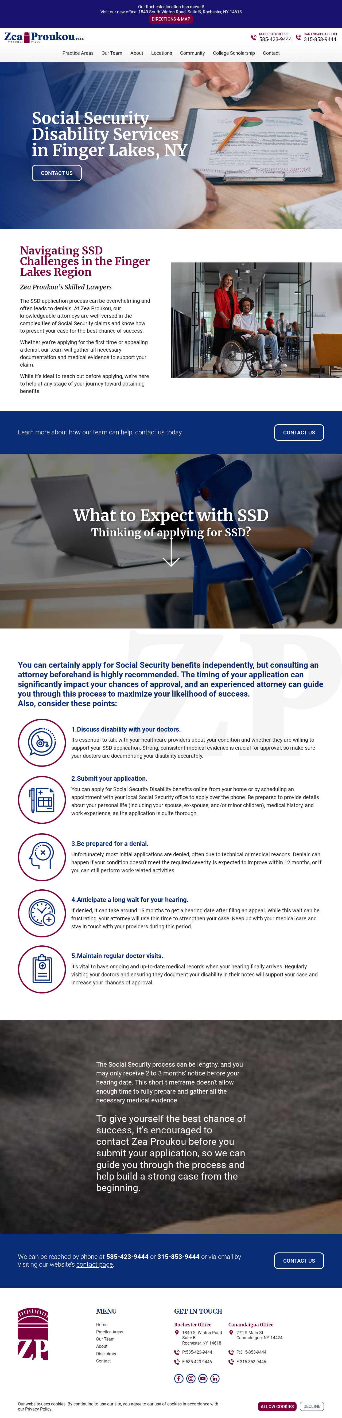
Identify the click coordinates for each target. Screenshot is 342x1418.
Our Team (112, 53)
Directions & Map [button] (171, 19)
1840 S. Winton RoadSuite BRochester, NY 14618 (202, 1337)
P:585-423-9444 (197, 1352)
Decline (312, 1406)
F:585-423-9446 (197, 1361)
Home (101, 1324)
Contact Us (57, 173)
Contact (271, 53)
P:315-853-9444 (251, 1352)
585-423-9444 (275, 39)
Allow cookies (277, 1406)
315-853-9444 (320, 39)
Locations (161, 53)
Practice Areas (78, 53)
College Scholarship (234, 53)
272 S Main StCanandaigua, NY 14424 (259, 1335)
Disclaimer (106, 1353)
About (136, 53)
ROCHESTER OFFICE (274, 34)
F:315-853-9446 (251, 1361)
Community (192, 53)
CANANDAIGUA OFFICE (321, 34)
